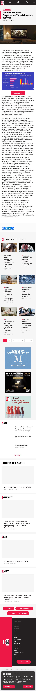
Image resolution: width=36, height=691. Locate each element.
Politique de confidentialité (13, 670)
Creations (17, 644)
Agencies (16, 635)
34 (31, 340)
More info (18, 455)
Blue (15, 657)
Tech (15, 655)
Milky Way (16, 624)
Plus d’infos (17, 683)
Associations (18, 646)
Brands (16, 637)
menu (9, 4)
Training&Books (18, 652)
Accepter (8, 686)
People (16, 648)
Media (15, 641)
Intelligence (17, 639)
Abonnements (25, 608)
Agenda (16, 629)
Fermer (28, 686)
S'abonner (26, 4)
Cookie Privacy (25, 670)
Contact (24, 662)
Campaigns (17, 622)
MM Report (17, 626)
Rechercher (18, 4)
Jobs (10, 608)
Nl (34, 2)
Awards (16, 650)
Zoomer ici (18, 93)
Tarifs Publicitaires (19, 613)
